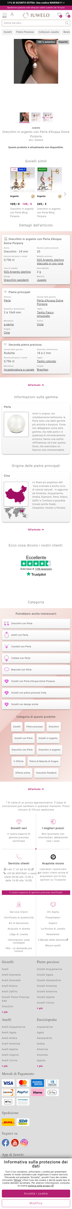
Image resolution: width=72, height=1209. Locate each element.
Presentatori (53, 917)
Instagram (24, 1142)
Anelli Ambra (9, 1038)
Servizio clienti (18, 864)
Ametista (42, 1055)
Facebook (5, 1142)
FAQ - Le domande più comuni (19, 950)
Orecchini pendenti (16, 280)
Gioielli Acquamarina (49, 969)
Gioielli (8, 32)
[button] (4, 15)
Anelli (5, 969)
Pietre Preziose (25, 32)
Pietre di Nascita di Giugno (44, 761)
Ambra (41, 1044)
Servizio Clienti (19, 912)
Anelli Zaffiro (10, 991)
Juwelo (41, 280)
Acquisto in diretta (19, 929)
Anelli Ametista (11, 1044)
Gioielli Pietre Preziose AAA (15, 999)
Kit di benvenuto (19, 923)
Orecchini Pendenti (46, 773)
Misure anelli (53, 945)
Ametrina (42, 1049)
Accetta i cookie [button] (36, 1194)
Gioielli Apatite (46, 997)
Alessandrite (44, 1038)
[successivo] (64, 194)
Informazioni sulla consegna (19, 941)
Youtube (15, 1142)
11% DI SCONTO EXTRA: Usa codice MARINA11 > (36, 2)
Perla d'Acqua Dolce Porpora (50, 302)
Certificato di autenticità (19, 917)
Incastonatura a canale (19, 370)
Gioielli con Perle (23, 738)
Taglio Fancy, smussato (45, 314)
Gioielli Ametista (47, 986)
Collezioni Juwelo (49, 32)
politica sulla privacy (39, 1186)
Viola (40, 325)
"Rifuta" (17, 1180)
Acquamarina (45, 1027)
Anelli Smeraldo (11, 980)
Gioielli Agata (45, 975)
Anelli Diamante (11, 975)
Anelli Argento (10, 1055)
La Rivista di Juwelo (53, 929)
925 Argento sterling (17, 272)
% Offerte (18, 761)
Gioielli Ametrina (47, 991)
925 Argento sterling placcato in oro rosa (50, 262)
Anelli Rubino (10, 986)
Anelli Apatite (10, 1049)
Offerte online (22, 773)
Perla (7, 301)
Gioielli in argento (48, 738)
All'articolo (34, 385)
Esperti (53, 923)
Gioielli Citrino (45, 1003)
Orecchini (54, 726)
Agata (40, 1032)
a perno (9, 325)
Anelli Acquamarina (13, 1027)
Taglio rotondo (46, 361)
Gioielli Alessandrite (49, 980)
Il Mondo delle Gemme (51, 940)
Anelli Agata (9, 1032)
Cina (7, 333)
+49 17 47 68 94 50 (19, 869)
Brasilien (42, 370)
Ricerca (67, 23)
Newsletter (53, 934)
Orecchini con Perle (22, 750)
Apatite (41, 1060)
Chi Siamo (53, 912)
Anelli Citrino (9, 1060)
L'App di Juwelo (19, 934)
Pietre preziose (34, 726)
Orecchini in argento (49, 750)
